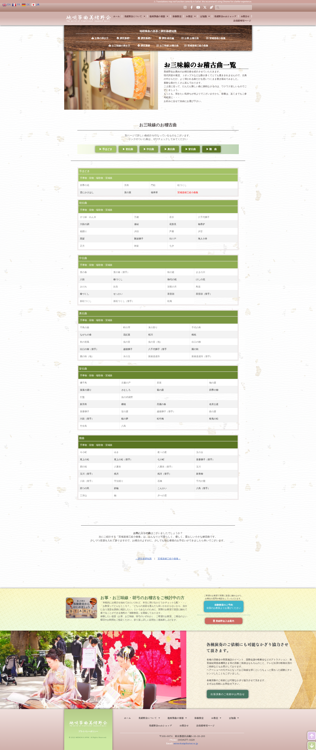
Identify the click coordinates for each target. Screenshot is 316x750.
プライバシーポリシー (88, 731)
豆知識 (203, 16)
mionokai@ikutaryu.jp (186, 743)
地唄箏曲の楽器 (157, 16)
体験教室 (176, 16)
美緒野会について (133, 16)
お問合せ (245, 16)
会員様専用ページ (242, 20)
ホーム (116, 16)
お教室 (189, 16)
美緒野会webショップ (225, 16)
